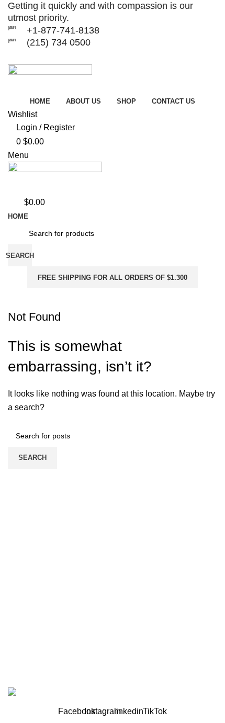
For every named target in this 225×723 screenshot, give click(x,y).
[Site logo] (50, 78)
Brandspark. (30, 669)
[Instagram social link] (106, 56)
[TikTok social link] (132, 56)
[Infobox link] (112, 12)
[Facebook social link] (92, 56)
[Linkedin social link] (119, 56)
